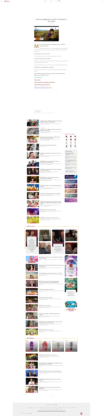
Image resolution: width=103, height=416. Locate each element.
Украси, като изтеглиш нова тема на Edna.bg (71, 309)
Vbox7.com (46, 407)
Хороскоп (51, 1)
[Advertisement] (46, 99)
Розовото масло (37, 79)
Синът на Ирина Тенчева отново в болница (70, 157)
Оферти (32, 338)
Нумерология (57, 1)
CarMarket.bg (72, 407)
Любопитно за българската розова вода (42, 84)
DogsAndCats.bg (55, 407)
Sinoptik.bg (50, 407)
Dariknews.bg (42, 407)
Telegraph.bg (60, 407)
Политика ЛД (45, 409)
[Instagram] (56, 405)
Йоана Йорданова (71, 255)
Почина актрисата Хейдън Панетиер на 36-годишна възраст (70, 171)
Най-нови (45, 1)
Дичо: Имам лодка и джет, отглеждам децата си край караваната (69, 154)
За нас (42, 409)
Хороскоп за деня (70, 134)
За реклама (50, 409)
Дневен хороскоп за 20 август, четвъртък (70, 164)
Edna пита (31, 226)
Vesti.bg (35, 407)
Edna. (7, 1)
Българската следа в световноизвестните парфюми (44, 82)
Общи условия (30, 413)
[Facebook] (54, 405)
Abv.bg (27, 407)
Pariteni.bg (67, 407)
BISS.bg (76, 407)
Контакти (60, 409)
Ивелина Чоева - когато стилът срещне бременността (70, 168)
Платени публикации (55, 409)
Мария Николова (39, 110)
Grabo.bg (64, 407)
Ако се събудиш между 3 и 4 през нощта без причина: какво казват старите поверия (70, 161)
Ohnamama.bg (31, 407)
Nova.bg (38, 407)
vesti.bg (38, 111)
